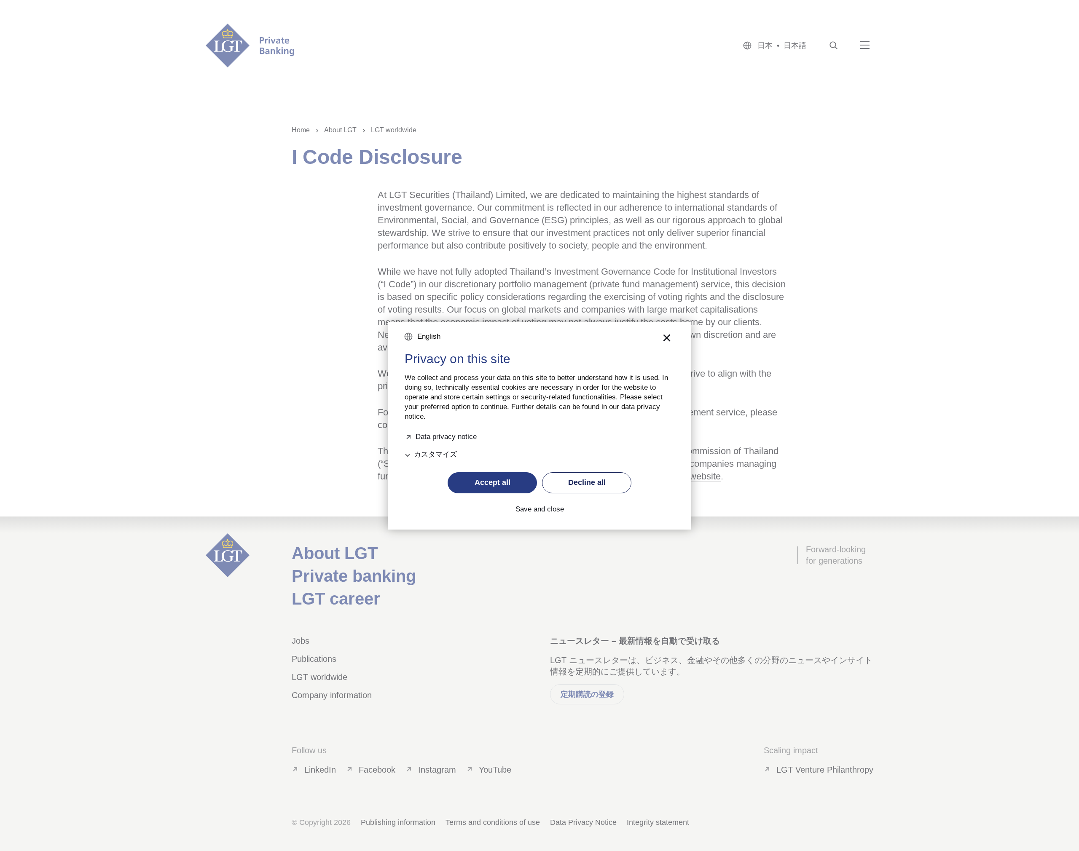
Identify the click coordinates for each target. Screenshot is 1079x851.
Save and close (539, 509)
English (428, 336)
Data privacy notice (446, 436)
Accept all (492, 482)
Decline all (587, 482)
